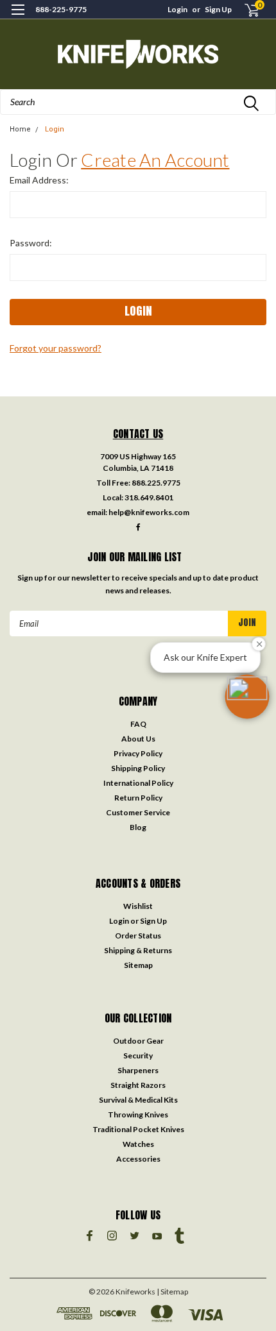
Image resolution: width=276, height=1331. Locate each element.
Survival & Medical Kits (138, 1100)
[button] (247, 696)
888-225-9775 (61, 9)
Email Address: (39, 179)
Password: (31, 242)
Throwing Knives (138, 1114)
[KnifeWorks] (138, 54)
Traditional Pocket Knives (138, 1129)
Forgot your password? (55, 348)
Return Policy (138, 797)
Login (177, 9)
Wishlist (138, 906)
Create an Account (155, 160)
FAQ (138, 724)
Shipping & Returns (138, 950)
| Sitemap (172, 1291)
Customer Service (138, 812)
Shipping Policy (138, 768)
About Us (138, 738)
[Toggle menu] (17, 17)
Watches (138, 1144)
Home (20, 129)
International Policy (138, 783)
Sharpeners (138, 1070)
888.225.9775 (156, 482)
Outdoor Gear (138, 1041)
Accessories (138, 1159)
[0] (244, 10)
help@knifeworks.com (148, 512)
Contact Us (138, 433)
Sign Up (218, 9)
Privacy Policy (138, 753)
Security (138, 1055)
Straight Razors (138, 1085)
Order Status (138, 935)
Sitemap (138, 965)
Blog (138, 827)
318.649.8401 (149, 497)
